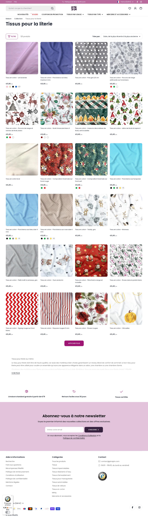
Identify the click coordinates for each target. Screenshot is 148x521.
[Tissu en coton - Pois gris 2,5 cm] (91, 58)
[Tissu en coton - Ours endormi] (56, 260)
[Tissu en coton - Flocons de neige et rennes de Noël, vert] (7, 137)
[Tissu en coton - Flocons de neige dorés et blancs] (111, 86)
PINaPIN (15, 515)
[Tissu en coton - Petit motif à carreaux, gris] (22, 260)
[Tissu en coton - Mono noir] (13, 86)
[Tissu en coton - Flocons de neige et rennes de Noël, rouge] (10, 137)
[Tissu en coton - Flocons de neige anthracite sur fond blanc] (126, 58)
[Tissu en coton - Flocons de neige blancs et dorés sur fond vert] (114, 86)
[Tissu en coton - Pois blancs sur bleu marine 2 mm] (56, 58)
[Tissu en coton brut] (22, 159)
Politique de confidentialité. (74, 438)
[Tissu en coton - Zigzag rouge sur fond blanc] (22, 308)
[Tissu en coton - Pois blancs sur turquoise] (126, 159)
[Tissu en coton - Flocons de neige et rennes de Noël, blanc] (22, 109)
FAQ (15, 2)
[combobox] (31, 8)
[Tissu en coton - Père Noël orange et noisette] (91, 260)
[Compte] (135, 8)
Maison (8, 19)
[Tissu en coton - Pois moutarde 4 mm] (120, 188)
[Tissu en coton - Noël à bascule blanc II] (56, 109)
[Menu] (11, 496)
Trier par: (96, 36)
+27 (19, 87)
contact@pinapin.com (110, 461)
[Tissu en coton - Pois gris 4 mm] (117, 188)
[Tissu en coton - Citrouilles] (126, 308)
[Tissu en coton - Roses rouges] (91, 308)
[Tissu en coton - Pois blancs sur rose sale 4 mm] (56, 210)
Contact (9, 2)
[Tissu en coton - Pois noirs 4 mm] (111, 188)
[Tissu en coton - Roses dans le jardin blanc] (126, 260)
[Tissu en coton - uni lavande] (22, 58)
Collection (18, 19)
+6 (123, 188)
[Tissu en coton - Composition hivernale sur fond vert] (41, 188)
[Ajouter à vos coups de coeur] (35, 45)
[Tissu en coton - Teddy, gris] (91, 210)
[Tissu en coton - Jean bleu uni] (16, 86)
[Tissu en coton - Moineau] (126, 210)
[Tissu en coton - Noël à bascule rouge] (41, 137)
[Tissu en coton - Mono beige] (10, 86)
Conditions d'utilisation (87, 435)
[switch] (7, 512)
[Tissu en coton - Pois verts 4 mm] (114, 188)
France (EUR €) (126, 2)
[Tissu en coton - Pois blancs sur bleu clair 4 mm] (22, 210)
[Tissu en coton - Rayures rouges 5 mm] (56, 308)
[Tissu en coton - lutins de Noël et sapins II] (126, 109)
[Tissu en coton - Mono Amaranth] (7, 86)
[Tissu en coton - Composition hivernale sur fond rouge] (56, 159)
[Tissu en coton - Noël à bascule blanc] (44, 137)
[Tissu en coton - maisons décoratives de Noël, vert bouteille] (91, 109)
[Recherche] (52, 8)
